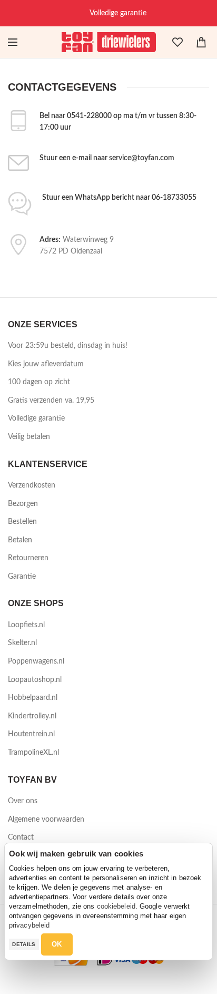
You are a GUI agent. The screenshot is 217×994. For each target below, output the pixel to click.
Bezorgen (23, 504)
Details (23, 944)
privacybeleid (29, 925)
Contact (21, 837)
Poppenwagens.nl (36, 661)
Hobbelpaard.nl (32, 697)
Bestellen (22, 521)
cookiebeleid (116, 906)
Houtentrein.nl (31, 734)
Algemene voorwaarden (46, 819)
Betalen (20, 540)
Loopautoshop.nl (35, 680)
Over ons (22, 801)
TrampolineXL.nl (33, 752)
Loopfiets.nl (26, 625)
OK (57, 944)
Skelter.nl (22, 643)
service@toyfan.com (141, 158)
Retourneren (28, 558)
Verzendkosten (31, 485)
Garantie (22, 576)
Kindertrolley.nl (32, 716)
